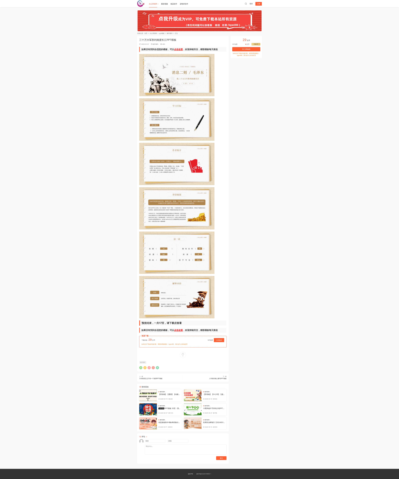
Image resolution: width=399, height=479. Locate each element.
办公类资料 (153, 4)
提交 (221, 458)
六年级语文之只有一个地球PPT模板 (150, 378)
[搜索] (246, 3)
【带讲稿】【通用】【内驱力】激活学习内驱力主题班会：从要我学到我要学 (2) (168, 394)
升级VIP (256, 44)
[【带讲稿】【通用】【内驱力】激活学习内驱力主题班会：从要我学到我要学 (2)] (148, 395)
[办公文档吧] (140, 3)
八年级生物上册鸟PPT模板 (218, 378)
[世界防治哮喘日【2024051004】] (193, 423)
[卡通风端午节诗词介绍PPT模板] (193, 409)
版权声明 (190, 474)
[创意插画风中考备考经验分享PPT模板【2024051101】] (148, 423)
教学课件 (155, 44)
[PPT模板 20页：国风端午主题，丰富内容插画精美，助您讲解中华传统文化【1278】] (148, 409)
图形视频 (164, 4)
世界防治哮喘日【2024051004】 (213, 422)
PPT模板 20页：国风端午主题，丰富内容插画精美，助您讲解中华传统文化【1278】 (169, 408)
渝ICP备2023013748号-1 (203, 474)
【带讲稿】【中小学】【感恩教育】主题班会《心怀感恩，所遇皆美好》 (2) (214, 394)
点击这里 (178, 49)
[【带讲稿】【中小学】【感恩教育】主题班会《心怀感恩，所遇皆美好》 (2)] (193, 395)
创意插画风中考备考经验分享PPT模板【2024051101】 (169, 422)
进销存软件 (184, 4)
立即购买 (219, 340)
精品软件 (174, 4)
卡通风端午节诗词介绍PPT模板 (214, 408)
